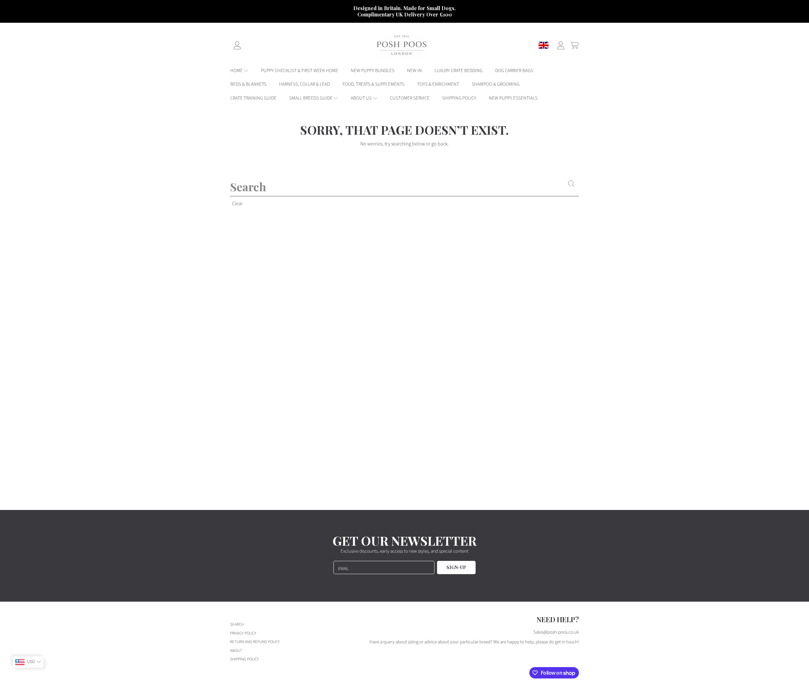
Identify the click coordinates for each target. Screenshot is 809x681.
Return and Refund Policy (255, 642)
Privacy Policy (243, 633)
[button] (574, 45)
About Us (362, 98)
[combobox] (404, 186)
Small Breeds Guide (311, 98)
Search (237, 624)
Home (237, 70)
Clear (237, 203)
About (236, 650)
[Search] (571, 184)
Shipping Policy (244, 659)
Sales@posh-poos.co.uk (556, 632)
